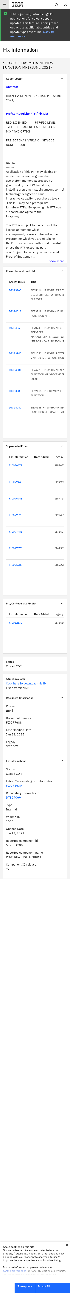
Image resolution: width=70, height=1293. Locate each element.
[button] (67, 1245)
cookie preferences (14, 1271)
